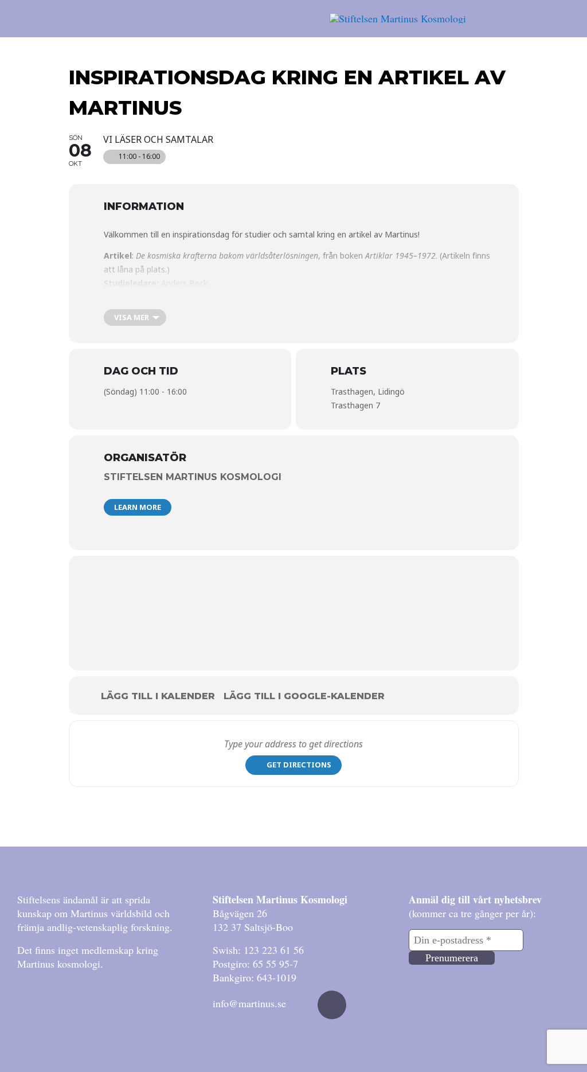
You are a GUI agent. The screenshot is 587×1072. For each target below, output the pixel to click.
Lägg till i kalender (158, 696)
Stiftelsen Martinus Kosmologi (192, 476)
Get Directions (299, 764)
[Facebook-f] (332, 1005)
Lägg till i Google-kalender (304, 696)
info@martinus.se (249, 1003)
